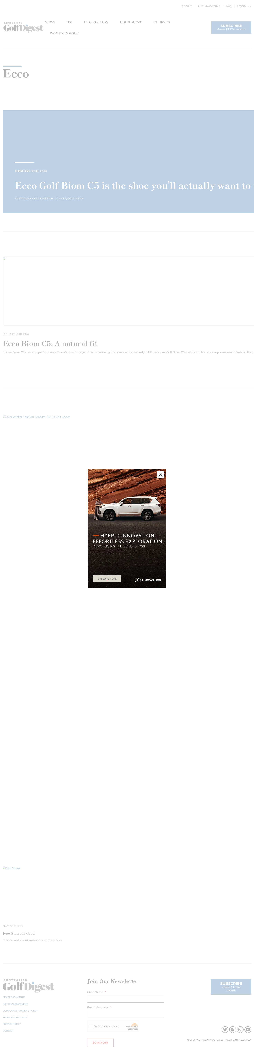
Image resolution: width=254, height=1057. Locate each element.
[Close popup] (160, 474)
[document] (127, 528)
